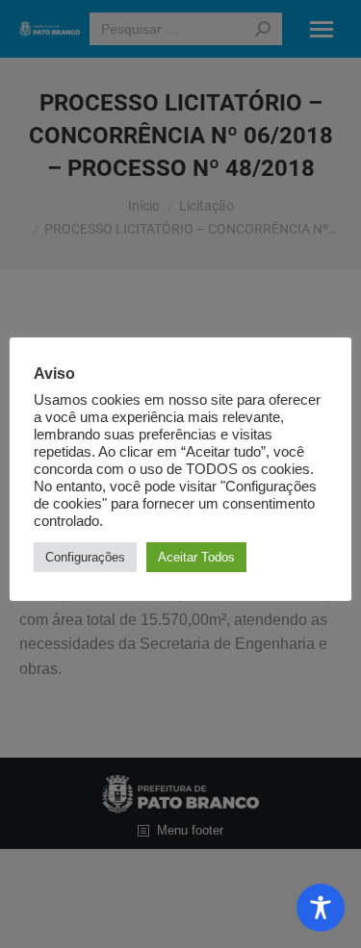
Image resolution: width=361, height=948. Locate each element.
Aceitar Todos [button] (196, 557)
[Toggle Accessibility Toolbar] (321, 908)
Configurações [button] (85, 557)
